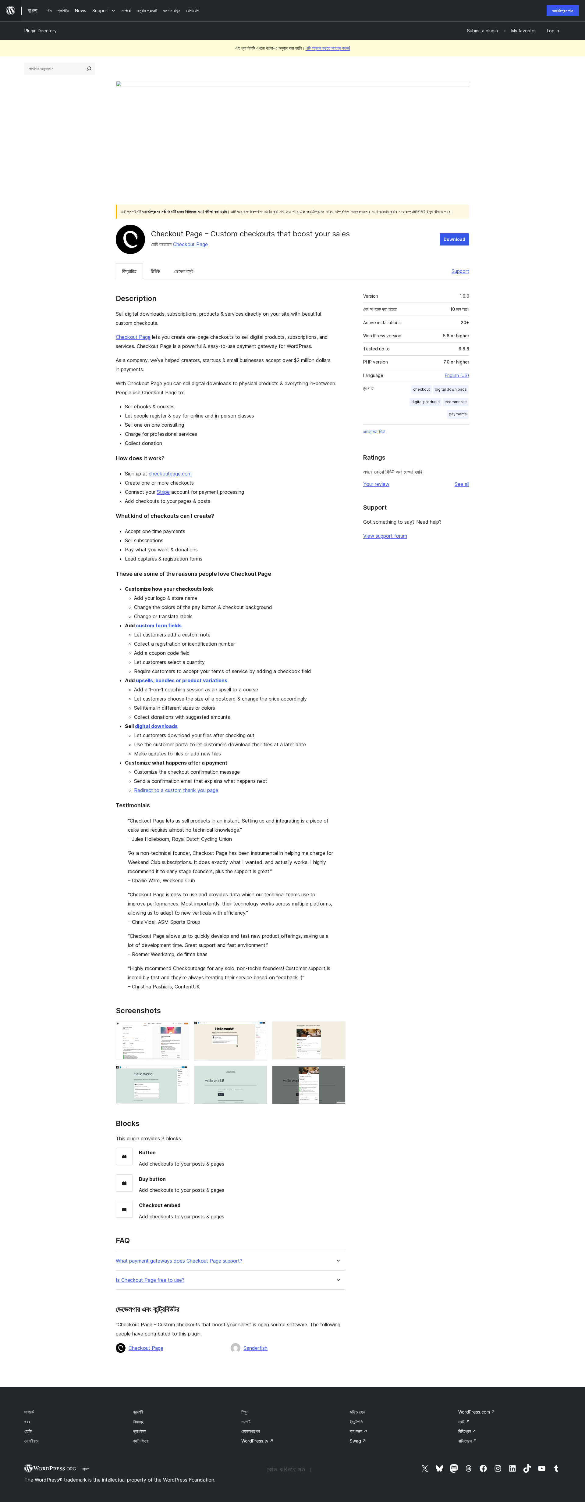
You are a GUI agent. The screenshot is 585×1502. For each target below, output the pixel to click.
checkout (421, 389)
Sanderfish (255, 1348)
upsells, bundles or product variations (181, 680)
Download (454, 239)
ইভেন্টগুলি (356, 1421)
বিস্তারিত (129, 271)
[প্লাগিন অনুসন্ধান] (89, 69)
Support (460, 271)
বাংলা (86, 1469)
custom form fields (159, 625)
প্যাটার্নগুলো (141, 1440)
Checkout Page (190, 244)
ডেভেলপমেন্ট (183, 271)
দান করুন (358, 1431)
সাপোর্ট (245, 1421)
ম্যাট (464, 1421)
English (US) (457, 375)
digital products (425, 402)
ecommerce (456, 402)
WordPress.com (476, 1411)
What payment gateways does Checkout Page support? (179, 1261)
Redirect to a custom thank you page (176, 790)
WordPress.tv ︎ (257, 1440)
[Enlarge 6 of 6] (337, 1074)
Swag (358, 1440)
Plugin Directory (40, 30)
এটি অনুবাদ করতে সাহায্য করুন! (328, 48)
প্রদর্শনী (138, 1411)
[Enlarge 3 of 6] (337, 1030)
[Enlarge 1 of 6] (181, 1030)
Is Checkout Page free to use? (150, 1280)
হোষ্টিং (28, 1431)
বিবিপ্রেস (467, 1431)
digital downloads (156, 726)
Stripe (163, 492)
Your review (376, 484)
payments (458, 414)
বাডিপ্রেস (467, 1440)
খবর (27, 1421)
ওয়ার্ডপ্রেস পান (562, 10)
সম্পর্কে (29, 1411)
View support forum (385, 536)
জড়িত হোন (357, 1411)
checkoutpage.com (170, 474)
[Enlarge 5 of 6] (259, 1074)
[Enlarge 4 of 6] (181, 1074)
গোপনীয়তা (31, 1440)
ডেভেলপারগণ (250, 1431)
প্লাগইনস (139, 1431)
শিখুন (244, 1411)
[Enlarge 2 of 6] (259, 1030)
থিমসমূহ (138, 1421)
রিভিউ (155, 271)
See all (462, 484)
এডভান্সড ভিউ (374, 431)
